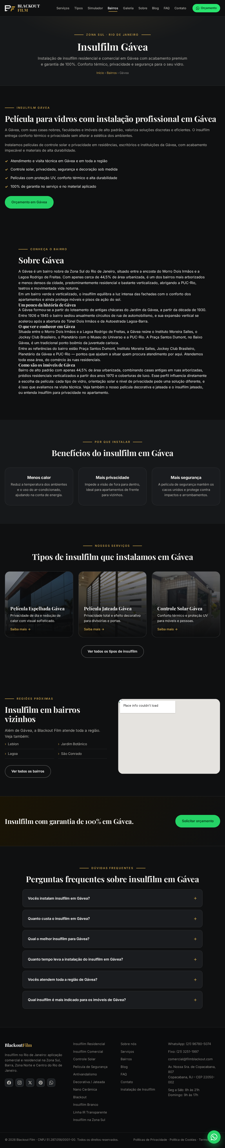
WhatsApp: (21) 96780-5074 (189, 1044)
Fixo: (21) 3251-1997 (183, 1052)
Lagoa (13, 753)
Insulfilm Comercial (88, 1052)
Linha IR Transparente (90, 1112)
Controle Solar (84, 1059)
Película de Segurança (90, 1067)
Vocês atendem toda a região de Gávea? (62, 979)
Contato (180, 8)
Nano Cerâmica (85, 1089)
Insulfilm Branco (85, 1105)
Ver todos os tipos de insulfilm (112, 651)
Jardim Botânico (74, 744)
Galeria (128, 8)
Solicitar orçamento (198, 821)
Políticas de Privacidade (150, 1139)
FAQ (167, 8)
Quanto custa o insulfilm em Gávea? (59, 918)
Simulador (95, 8)
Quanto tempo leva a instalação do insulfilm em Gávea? (75, 959)
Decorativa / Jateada (89, 1082)
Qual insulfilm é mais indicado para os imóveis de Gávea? (77, 1000)
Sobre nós (128, 1044)
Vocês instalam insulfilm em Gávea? (59, 898)
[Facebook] (9, 1082)
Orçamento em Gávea (29, 202)
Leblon (13, 744)
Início (100, 73)
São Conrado (71, 753)
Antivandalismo (85, 1074)
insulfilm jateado (188, 387)
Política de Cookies (183, 1139)
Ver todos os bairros (27, 771)
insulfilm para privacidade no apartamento (73, 392)
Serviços (62, 8)
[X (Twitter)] (30, 1082)
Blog (155, 8)
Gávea (27, 271)
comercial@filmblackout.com (190, 1059)
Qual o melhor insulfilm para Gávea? (58, 939)
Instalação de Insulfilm (138, 1089)
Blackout (80, 1097)
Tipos (78, 8)
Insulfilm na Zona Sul (89, 1120)
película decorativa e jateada (144, 387)
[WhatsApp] (51, 1082)
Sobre (142, 8)
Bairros (113, 8)
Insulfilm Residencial (89, 1044)
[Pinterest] (40, 1082)
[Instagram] (19, 1082)
